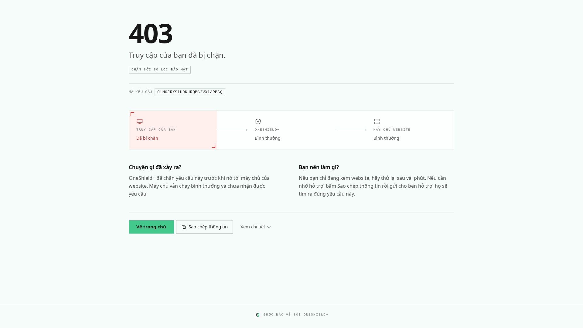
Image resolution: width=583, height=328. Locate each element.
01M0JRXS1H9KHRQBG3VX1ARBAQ (190, 92)
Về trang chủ (151, 227)
